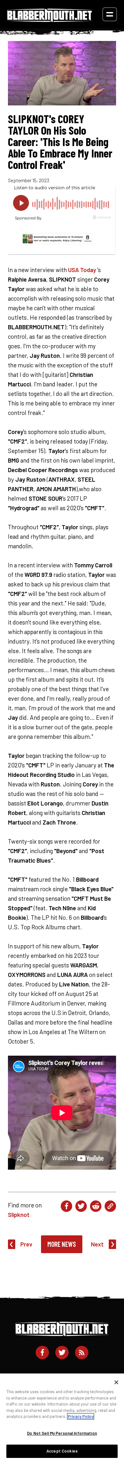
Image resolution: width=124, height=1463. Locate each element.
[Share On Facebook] (66, 1206)
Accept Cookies (62, 1450)
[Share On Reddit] (95, 1206)
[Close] (116, 1382)
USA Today (82, 269)
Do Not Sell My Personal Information (62, 1433)
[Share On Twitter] (81, 1206)
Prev (26, 1244)
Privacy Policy (80, 1416)
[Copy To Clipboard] (110, 1206)
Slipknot (19, 1214)
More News (61, 1244)
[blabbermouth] (49, 19)
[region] (62, 1418)
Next (97, 1244)
